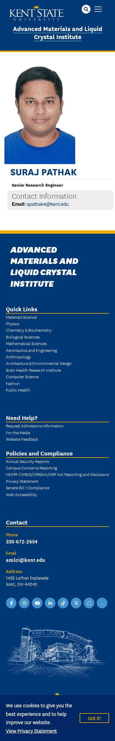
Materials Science (21, 317)
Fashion (13, 383)
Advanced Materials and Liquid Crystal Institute (57, 32)
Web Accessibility (21, 494)
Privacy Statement (22, 481)
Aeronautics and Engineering (31, 350)
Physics (12, 323)
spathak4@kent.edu (48, 204)
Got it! (94, 717)
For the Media (18, 432)
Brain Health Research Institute (33, 370)
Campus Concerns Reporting (31, 467)
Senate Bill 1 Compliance (27, 487)
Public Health (18, 389)
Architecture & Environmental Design (39, 363)
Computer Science (22, 376)
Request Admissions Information (35, 425)
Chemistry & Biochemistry (29, 330)
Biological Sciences (23, 336)
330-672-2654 (21, 541)
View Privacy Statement (31, 730)
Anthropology (18, 356)
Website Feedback (22, 439)
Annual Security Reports (27, 461)
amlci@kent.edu (25, 560)
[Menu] (98, 9)
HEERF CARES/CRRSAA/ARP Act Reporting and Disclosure (57, 474)
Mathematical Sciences (26, 343)
